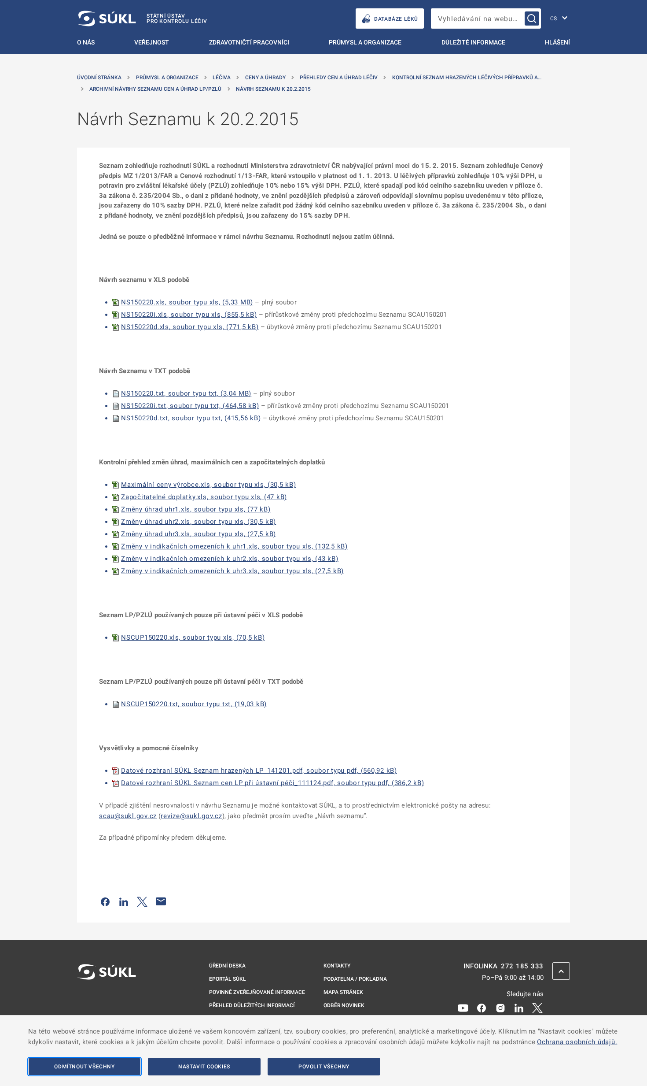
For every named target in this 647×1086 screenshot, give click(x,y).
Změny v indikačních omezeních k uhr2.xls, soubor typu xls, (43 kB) (229, 559)
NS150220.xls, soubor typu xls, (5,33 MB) (187, 302)
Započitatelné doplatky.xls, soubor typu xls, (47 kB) (204, 497)
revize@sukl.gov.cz (191, 816)
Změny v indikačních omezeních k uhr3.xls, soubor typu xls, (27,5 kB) (232, 571)
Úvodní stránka (99, 77)
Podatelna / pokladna (355, 979)
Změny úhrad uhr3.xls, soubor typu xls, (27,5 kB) (198, 534)
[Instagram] (500, 1008)
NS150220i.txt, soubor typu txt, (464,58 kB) (190, 406)
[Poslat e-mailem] (161, 901)
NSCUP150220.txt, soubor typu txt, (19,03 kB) (194, 704)
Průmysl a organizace (365, 42)
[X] (537, 1008)
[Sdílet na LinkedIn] (124, 901)
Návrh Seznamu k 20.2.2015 (273, 89)
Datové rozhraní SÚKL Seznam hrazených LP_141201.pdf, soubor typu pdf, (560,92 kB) (259, 771)
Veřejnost (151, 42)
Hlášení (557, 42)
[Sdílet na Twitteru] (142, 901)
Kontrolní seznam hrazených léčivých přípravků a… (466, 77)
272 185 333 (522, 966)
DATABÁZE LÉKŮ (396, 19)
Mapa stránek (343, 992)
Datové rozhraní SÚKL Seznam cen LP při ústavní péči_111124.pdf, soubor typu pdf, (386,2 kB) (272, 783)
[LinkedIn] (519, 1008)
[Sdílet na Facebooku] (105, 901)
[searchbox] (486, 18)
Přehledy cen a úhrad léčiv (339, 77)
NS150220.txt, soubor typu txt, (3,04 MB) (186, 393)
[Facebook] (481, 1008)
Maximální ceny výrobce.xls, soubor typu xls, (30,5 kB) (208, 485)
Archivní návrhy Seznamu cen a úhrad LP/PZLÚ (155, 89)
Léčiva (222, 77)
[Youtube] (463, 1008)
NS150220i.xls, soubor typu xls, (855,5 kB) (189, 315)
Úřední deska (227, 966)
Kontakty (337, 966)
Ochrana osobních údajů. (577, 1042)
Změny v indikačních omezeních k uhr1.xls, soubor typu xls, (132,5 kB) (234, 546)
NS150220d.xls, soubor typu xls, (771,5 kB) (190, 327)
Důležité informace (473, 42)
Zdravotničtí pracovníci (249, 42)
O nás (86, 42)
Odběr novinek (344, 1005)
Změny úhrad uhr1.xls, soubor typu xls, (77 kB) (196, 509)
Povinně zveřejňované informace (257, 992)
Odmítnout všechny (84, 1067)
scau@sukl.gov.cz (128, 816)
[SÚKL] (106, 995)
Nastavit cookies (204, 1067)
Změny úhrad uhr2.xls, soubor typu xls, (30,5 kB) (198, 522)
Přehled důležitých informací (251, 1005)
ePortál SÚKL (227, 979)
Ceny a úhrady (265, 77)
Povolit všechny (323, 1067)
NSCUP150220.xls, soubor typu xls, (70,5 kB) (193, 637)
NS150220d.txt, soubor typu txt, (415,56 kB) (191, 418)
